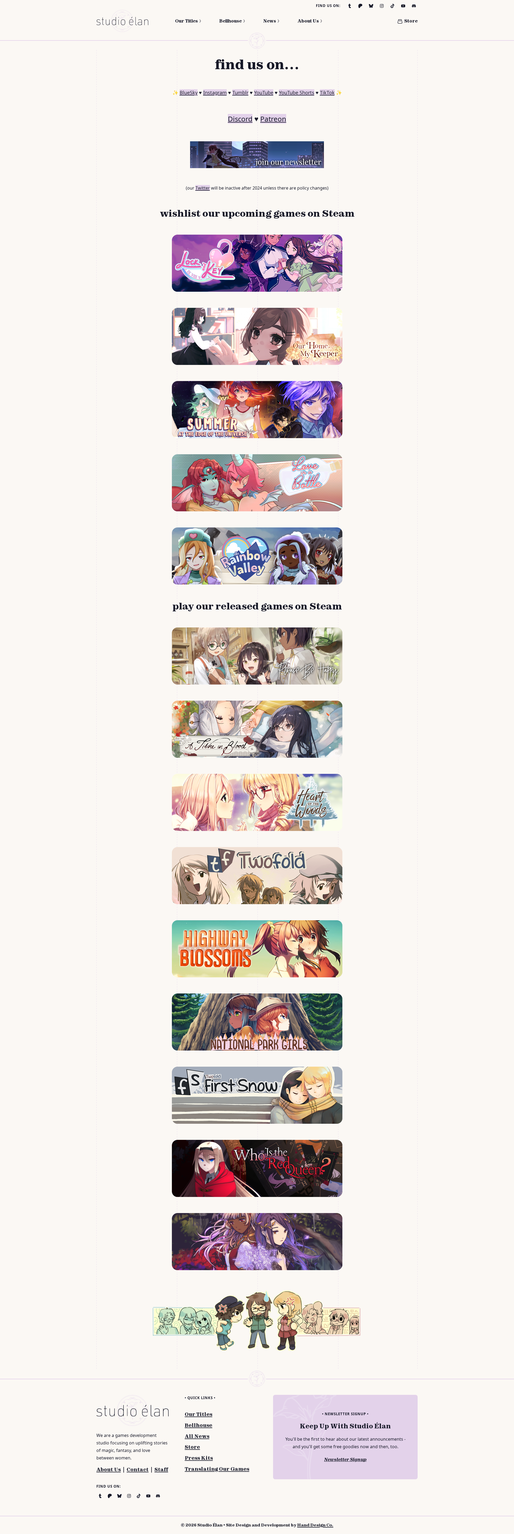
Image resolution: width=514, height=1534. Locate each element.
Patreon (273, 119)
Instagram (215, 92)
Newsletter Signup (345, 1459)
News (269, 21)
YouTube (263, 92)
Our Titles (186, 21)
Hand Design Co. (315, 1525)
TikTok (327, 92)
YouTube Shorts (296, 92)
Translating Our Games (217, 1469)
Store (411, 21)
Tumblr (240, 92)
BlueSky (189, 92)
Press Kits (199, 1458)
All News (197, 1436)
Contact (138, 1469)
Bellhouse (230, 21)
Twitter (202, 188)
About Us (308, 21)
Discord (240, 119)
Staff (161, 1469)
